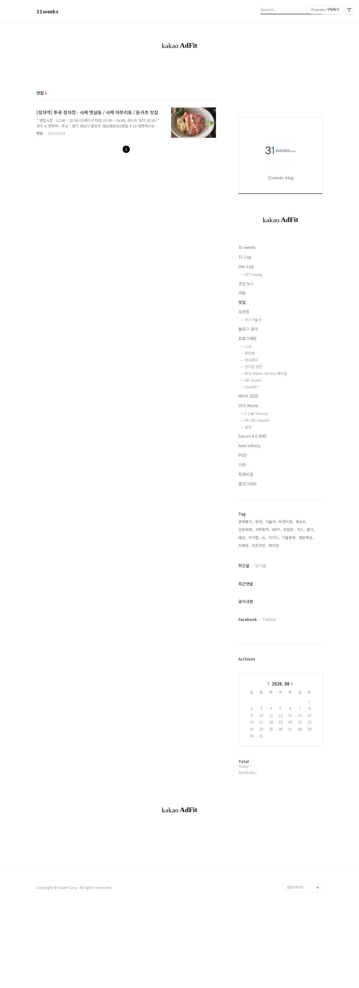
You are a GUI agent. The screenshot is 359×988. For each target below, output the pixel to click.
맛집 (39, 133)
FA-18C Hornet (257, 420)
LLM (248, 346)
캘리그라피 (247, 484)
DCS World (248, 405)
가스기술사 (253, 319)
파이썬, (274, 545)
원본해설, (306, 537)
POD (242, 455)
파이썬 (250, 353)
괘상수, (301, 521)
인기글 (260, 565)
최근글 (243, 565)
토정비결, (286, 521)
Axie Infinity (249, 445)
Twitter (270, 619)
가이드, (274, 537)
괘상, (242, 537)
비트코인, (259, 545)
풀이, (311, 529)
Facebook (247, 619)
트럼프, (288, 529)
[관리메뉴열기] (349, 10)
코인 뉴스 (246, 283)
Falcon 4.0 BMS (252, 436)
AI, (264, 537)
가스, (301, 529)
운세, (259, 521)
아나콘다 (251, 360)
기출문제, (289, 537)
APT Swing (253, 274)
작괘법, (244, 545)
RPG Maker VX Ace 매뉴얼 (266, 373)
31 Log (244, 257)
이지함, (254, 537)
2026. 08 (280, 684)
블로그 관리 (248, 329)
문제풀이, (245, 521)
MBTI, (276, 529)
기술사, (271, 521)
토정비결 (245, 474)
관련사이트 (295, 887)
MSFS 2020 (248, 396)
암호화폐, (245, 529)
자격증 (243, 312)
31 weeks (247, 247)
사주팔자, (262, 529)
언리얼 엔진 (254, 366)
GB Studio (253, 380)
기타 (242, 464)
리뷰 (242, 293)
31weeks (47, 11)
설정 (248, 427)
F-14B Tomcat (256, 413)
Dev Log (246, 266)
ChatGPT (252, 386)
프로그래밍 (247, 338)
